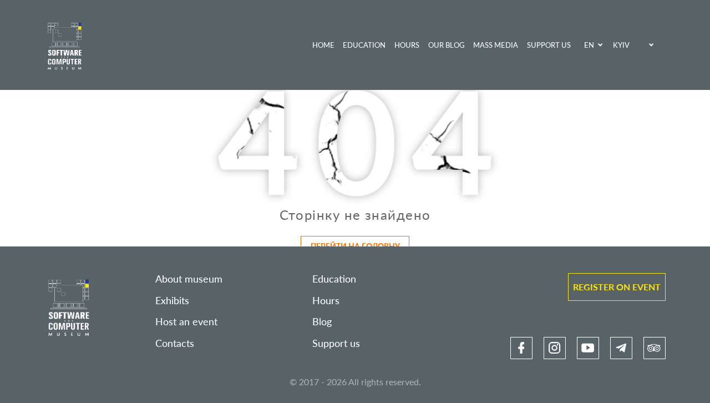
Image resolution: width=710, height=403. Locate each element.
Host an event (186, 322)
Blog (322, 322)
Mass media (495, 45)
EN (589, 45)
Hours (406, 45)
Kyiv (621, 45)
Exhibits (172, 300)
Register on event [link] (617, 286)
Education (364, 45)
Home (323, 45)
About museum (188, 279)
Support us (549, 45)
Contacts (174, 343)
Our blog (446, 45)
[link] (521, 348)
